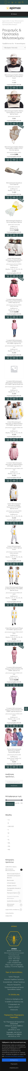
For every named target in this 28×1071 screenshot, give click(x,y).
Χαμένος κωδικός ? (14, 1007)
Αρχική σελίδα (5, 21)
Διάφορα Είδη (8, 915)
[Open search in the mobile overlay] (22, 2)
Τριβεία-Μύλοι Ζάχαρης (11, 866)
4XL (9, 849)
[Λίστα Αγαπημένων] (9, 2)
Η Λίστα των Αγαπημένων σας (14, 999)
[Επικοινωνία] (19, 2)
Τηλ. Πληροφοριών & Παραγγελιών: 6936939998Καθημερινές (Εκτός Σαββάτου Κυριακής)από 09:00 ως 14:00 (14, 1026)
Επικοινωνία (14, 1009)
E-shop (12, 21)
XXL (9, 843)
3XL (9, 846)
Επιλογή (8, 197)
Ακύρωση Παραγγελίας (14, 985)
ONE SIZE (11, 826)
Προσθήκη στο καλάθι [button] (8, 87)
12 (9, 820)
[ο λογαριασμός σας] (16, 2)
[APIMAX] (13, 8)
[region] (14, 1055)
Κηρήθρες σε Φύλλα (11, 885)
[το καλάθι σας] (12, 2)
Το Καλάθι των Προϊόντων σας (14, 1002)
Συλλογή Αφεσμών (11, 883)
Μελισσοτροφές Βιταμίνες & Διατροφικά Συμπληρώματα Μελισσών (13, 875)
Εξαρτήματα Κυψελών (12, 893)
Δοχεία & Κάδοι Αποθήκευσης (12, 909)
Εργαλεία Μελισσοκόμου (12, 901)
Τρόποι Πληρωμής (14, 977)
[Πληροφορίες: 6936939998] (6, 2)
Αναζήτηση (14, 785)
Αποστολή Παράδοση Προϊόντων (14, 979)
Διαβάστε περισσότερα (8, 123)
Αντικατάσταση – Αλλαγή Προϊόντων (14, 982)
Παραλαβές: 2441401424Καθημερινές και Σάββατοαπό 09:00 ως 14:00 (14, 1034)
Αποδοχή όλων (14, 1060)
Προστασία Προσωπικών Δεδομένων (14, 1056)
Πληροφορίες (14, 1064)
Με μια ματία (14, 87)
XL (8, 840)
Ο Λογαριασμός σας (14, 1004)
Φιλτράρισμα (10, 804)
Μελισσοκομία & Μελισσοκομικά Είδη (10, 869)
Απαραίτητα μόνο (14, 1068)
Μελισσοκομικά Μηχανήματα (10, 904)
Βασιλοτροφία (10, 880)
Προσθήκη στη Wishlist (20, 87)
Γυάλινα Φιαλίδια (9, 913)
